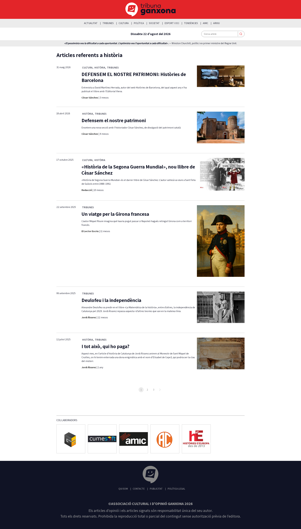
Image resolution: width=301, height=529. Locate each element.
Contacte (139, 488)
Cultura (124, 23)
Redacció (87, 190)
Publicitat (156, 488)
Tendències (191, 23)
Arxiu (216, 23)
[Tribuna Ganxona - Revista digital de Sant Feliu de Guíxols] (150, 475)
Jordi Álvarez (89, 317)
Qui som (123, 488)
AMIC (205, 23)
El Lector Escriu (90, 231)
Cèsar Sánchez (90, 97)
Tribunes (108, 23)
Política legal (176, 488)
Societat (154, 23)
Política (139, 23)
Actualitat (91, 23)
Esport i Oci (172, 23)
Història (99, 67)
